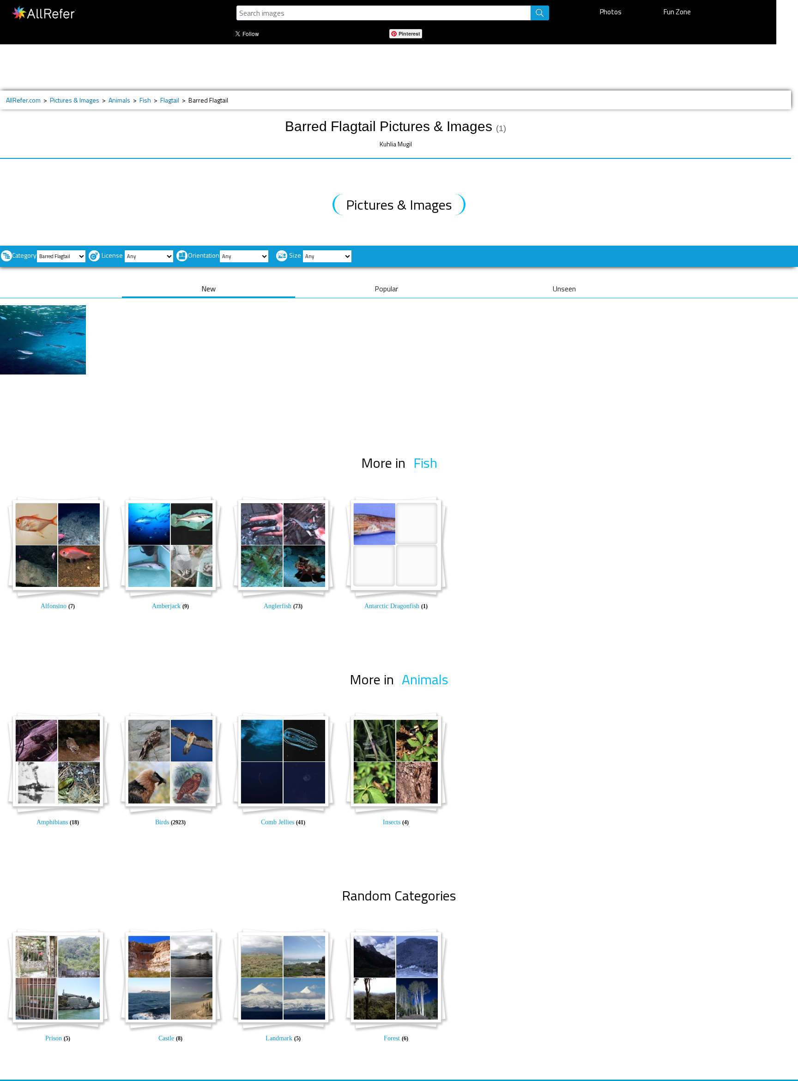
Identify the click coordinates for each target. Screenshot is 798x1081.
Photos (611, 11)
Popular (386, 288)
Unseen (564, 288)
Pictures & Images (74, 100)
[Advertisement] (309, 67)
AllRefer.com (23, 100)
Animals (119, 100)
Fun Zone (677, 11)
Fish (145, 100)
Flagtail (169, 100)
